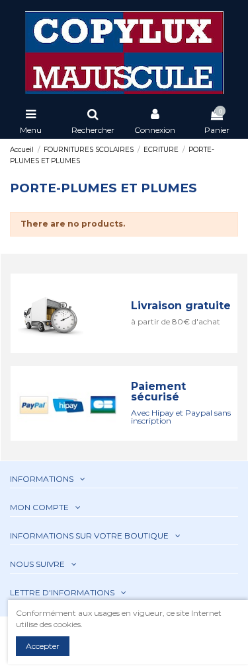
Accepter (43, 646)
